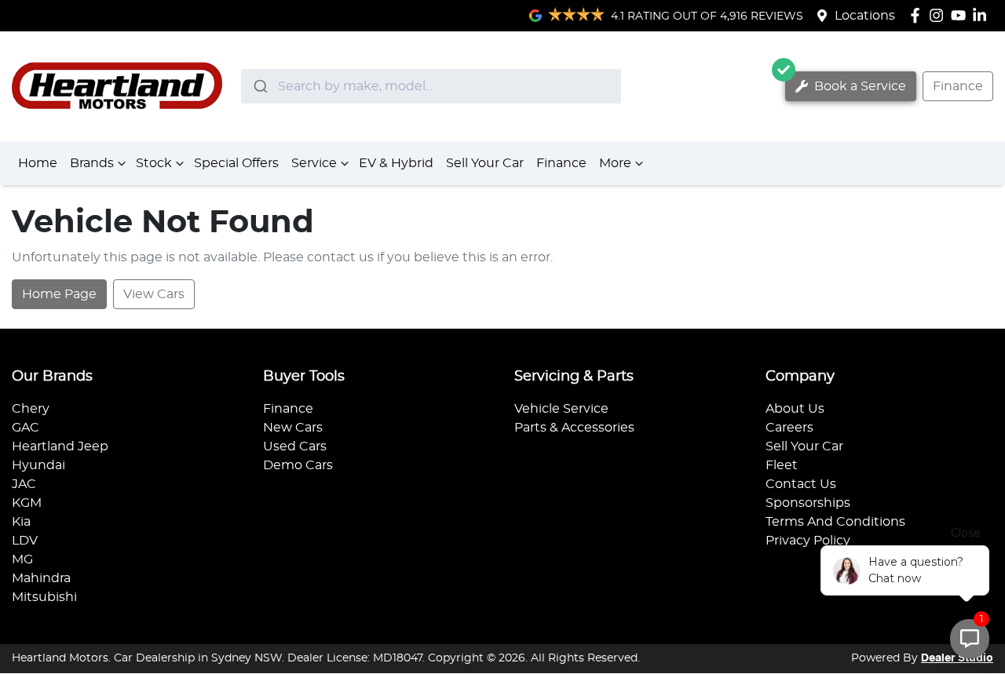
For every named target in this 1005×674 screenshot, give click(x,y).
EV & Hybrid (396, 163)
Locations (865, 15)
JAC (24, 484)
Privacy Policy (808, 540)
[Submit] (259, 86)
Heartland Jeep (60, 446)
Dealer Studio (957, 658)
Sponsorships (808, 503)
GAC (25, 427)
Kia (21, 522)
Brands (92, 163)
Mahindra (41, 578)
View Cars (154, 294)
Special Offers (236, 163)
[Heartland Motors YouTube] (961, 15)
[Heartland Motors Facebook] (918, 15)
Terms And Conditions (835, 522)
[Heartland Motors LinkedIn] (982, 15)
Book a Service (858, 86)
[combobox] (431, 86)
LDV (25, 540)
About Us (795, 409)
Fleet (782, 465)
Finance (958, 86)
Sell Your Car (485, 163)
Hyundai (38, 465)
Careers (789, 427)
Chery (30, 409)
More (615, 163)
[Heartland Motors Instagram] (939, 15)
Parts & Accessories (574, 427)
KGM (27, 503)
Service (314, 163)
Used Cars (295, 446)
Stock (154, 163)
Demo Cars (298, 465)
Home (37, 163)
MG (22, 559)
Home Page (59, 294)
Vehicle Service (561, 409)
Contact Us (801, 484)
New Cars (293, 427)
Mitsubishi (44, 597)
